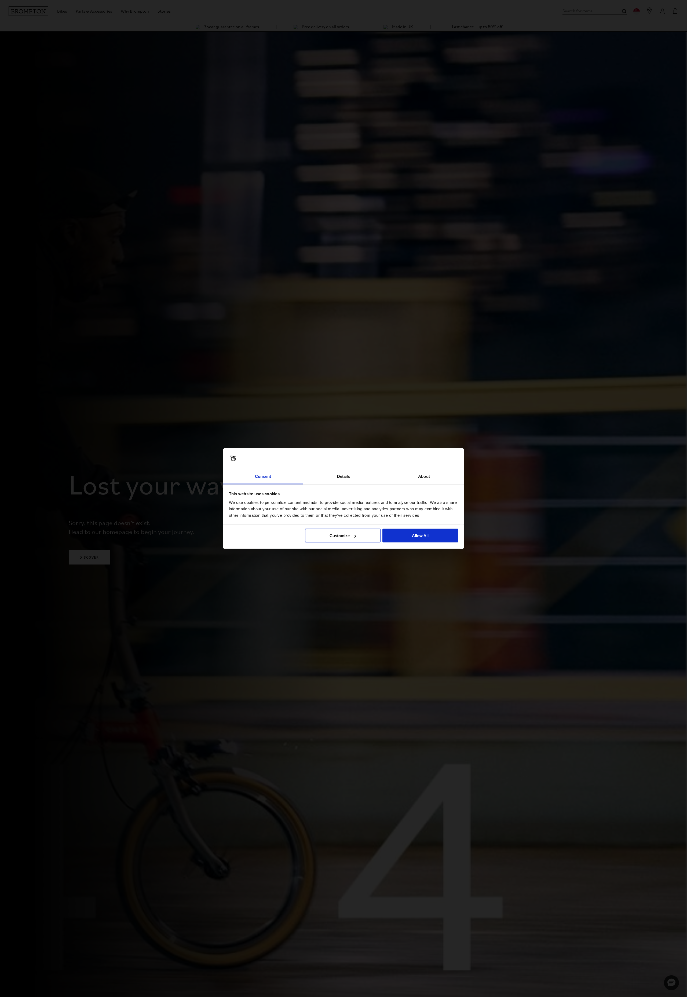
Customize (340, 535)
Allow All (420, 535)
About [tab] (424, 476)
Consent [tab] (263, 476)
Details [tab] (343, 476)
